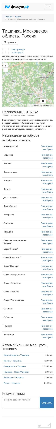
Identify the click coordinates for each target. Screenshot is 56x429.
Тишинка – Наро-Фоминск (16, 371)
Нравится (11, 42)
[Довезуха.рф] (16, 7)
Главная (8, 16)
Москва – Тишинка (12, 360)
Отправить (47, 402)
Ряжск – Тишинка (11, 382)
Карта (18, 16)
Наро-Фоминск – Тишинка (16, 355)
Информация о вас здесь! (18, 51)
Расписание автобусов (47, 148)
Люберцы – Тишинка (13, 377)
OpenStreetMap (36, 105)
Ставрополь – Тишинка (14, 366)
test (4, 421)
